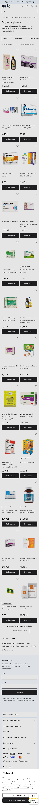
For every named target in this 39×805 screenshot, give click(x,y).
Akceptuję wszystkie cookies (19, 800)
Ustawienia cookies (19, 795)
